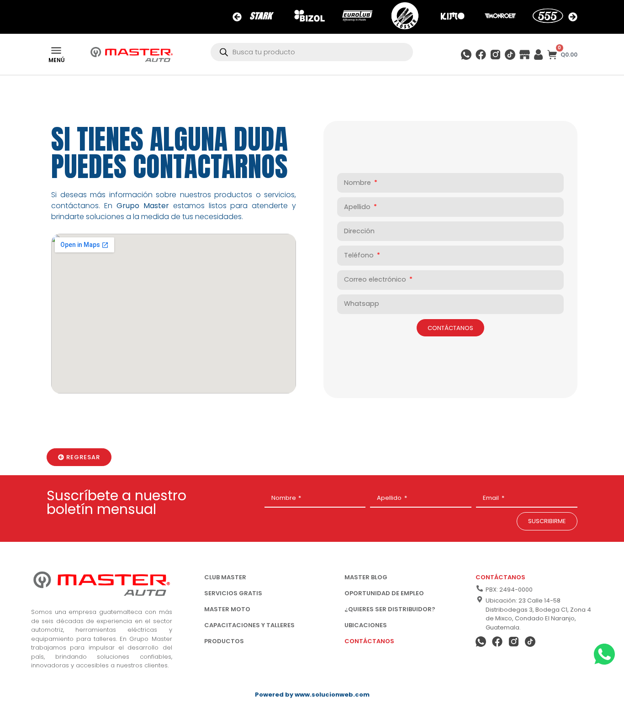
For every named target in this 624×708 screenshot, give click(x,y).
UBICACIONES (365, 625)
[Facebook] (481, 54)
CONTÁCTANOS (369, 641)
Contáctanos (500, 577)
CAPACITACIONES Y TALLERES (249, 625)
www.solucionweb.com (332, 694)
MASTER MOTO (227, 609)
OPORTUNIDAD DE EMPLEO (384, 593)
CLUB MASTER (225, 577)
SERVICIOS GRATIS (233, 593)
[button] (237, 16)
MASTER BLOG (365, 577)
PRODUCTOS (224, 641)
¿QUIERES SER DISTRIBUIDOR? (389, 609)
